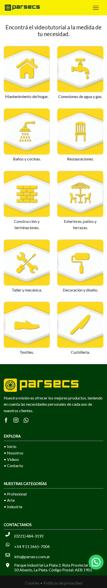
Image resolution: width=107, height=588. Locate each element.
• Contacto (13, 465)
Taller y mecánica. (27, 290)
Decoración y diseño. (80, 290)
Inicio (11, 446)
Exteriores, (73, 221)
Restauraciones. (80, 158)
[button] (96, 562)
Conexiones (68, 96)
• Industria (13, 506)
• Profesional (15, 493)
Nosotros (15, 452)
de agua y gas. (90, 96)
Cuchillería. (80, 352)
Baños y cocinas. (27, 158)
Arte (11, 500)
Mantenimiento (18, 96)
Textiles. (27, 352)
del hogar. (40, 96)
